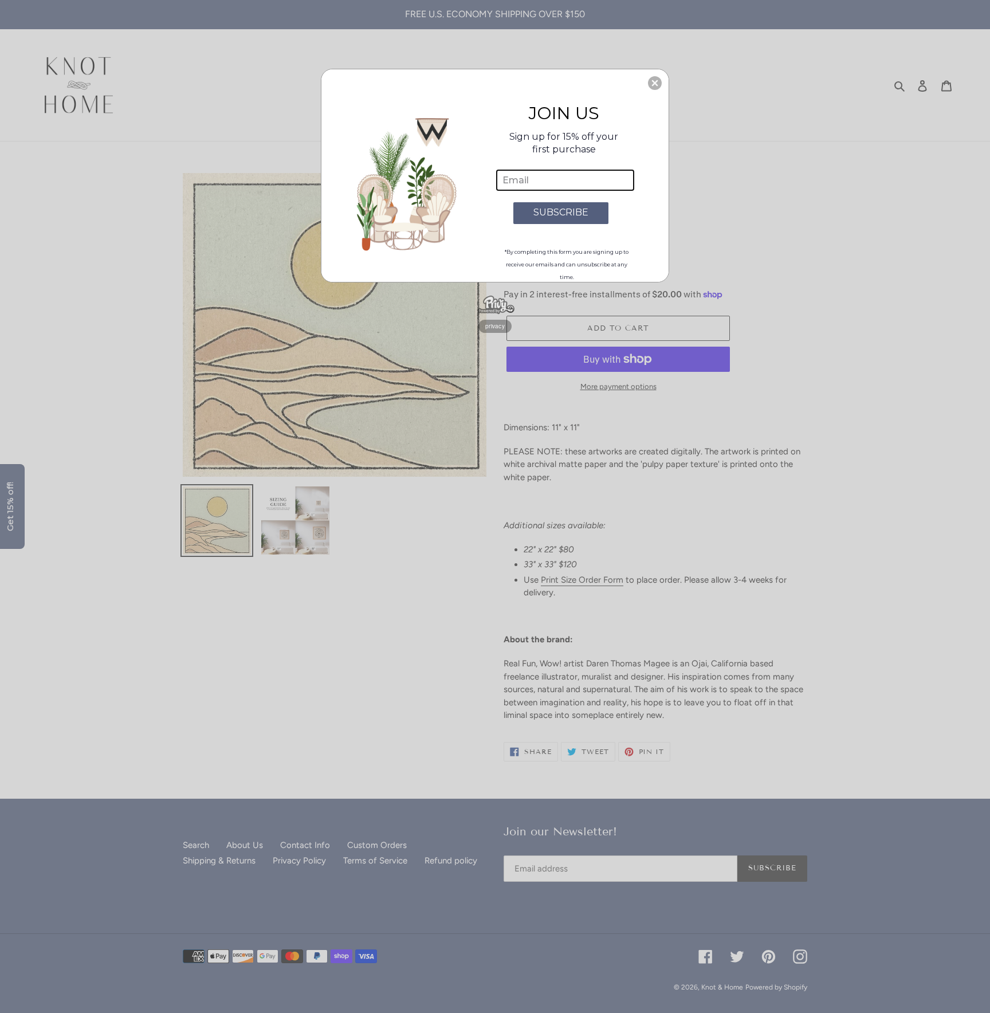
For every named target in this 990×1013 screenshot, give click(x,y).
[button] (655, 83)
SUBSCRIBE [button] (560, 212)
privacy (495, 326)
